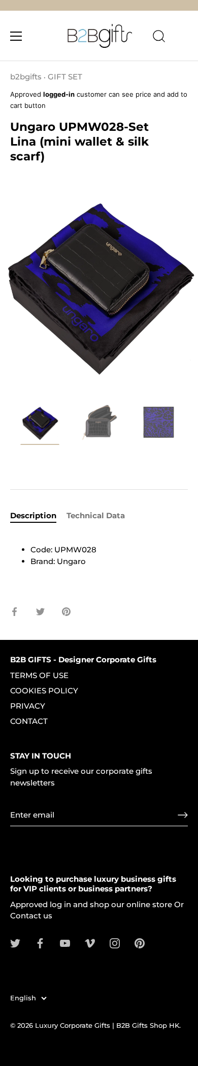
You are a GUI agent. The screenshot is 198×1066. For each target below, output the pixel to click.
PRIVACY (27, 706)
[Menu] (16, 36)
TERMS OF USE (39, 675)
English (23, 998)
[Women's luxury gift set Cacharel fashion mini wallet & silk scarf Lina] (39, 424)
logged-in (59, 94)
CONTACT (29, 721)
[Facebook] (40, 942)
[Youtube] (65, 942)
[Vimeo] (90, 942)
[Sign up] (183, 815)
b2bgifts (26, 76)
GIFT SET (65, 76)
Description (33, 515)
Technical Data (96, 515)
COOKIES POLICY (44, 690)
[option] (40, 425)
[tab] (38, 516)
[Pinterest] (140, 942)
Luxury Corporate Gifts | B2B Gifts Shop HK (107, 1025)
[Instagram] (115, 942)
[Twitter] (15, 942)
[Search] (159, 37)
